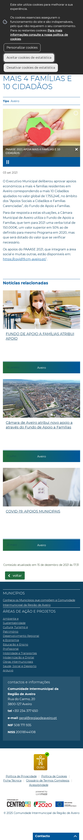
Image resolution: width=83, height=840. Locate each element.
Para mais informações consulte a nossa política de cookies (39, 35)
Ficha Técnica (12, 780)
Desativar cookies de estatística (31, 67)
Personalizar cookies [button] (22, 47)
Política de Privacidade (21, 776)
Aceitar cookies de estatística (29, 57)
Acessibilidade (38, 785)
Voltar (17, 575)
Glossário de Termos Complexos (47, 780)
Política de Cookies (54, 776)
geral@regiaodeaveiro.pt (38, 718)
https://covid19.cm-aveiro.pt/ (24, 259)
